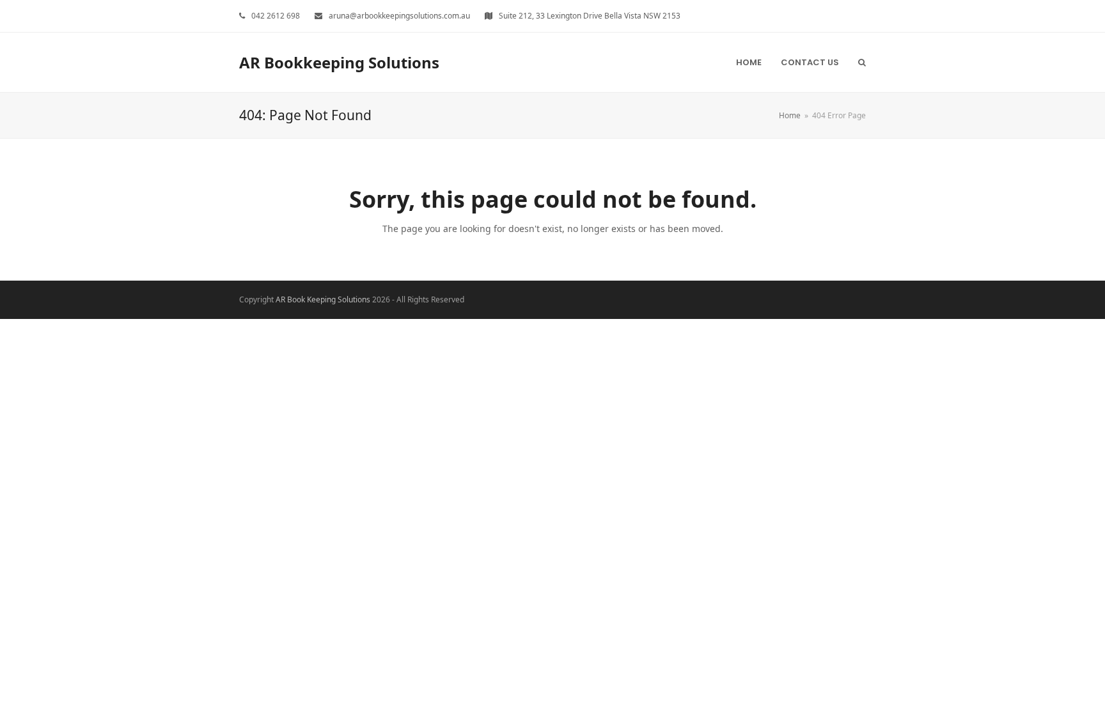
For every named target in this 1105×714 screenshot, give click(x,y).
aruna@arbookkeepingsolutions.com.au (399, 15)
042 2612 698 (275, 15)
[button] (862, 62)
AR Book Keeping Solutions (323, 299)
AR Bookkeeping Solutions (339, 62)
